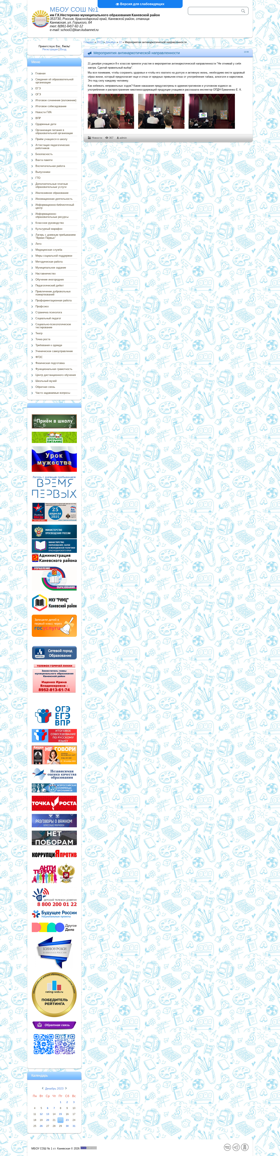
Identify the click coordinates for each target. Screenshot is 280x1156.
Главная (89, 42)
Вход (63, 49)
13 (47, 1114)
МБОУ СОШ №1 (74, 9)
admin (123, 137)
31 (74, 1126)
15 (60, 1114)
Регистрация (50, 49)
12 (41, 1114)
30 (67, 1126)
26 (41, 1126)
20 (47, 1120)
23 (67, 1120)
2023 (99, 42)
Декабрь (111, 42)
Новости (97, 137)
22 (120, 42)
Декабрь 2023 (54, 1088)
